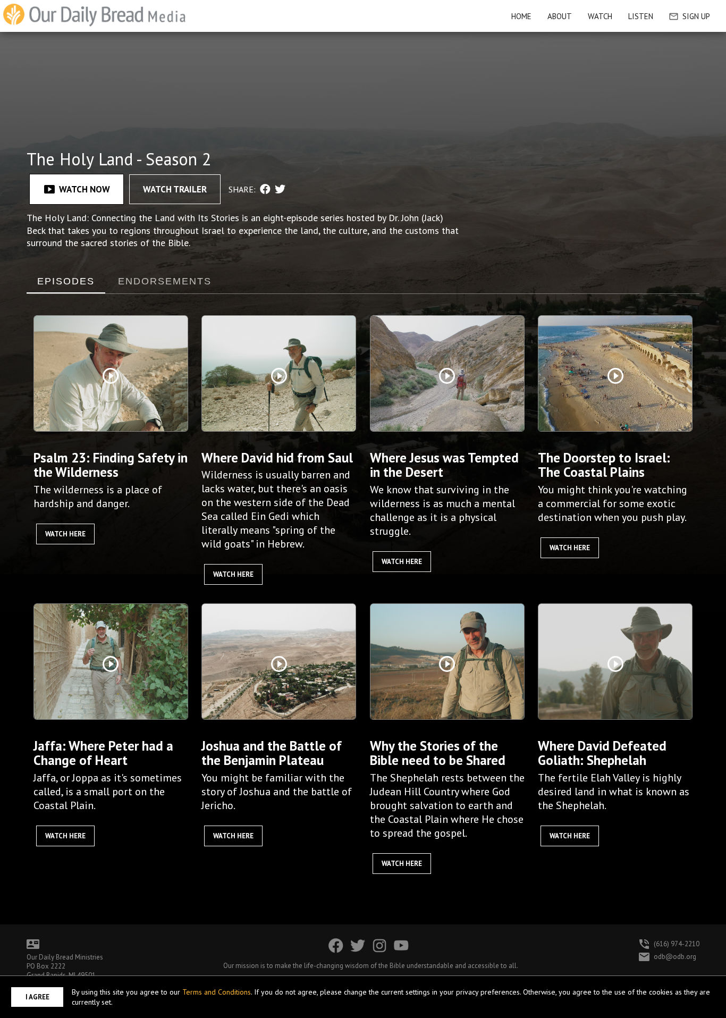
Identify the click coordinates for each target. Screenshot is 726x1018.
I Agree (37, 997)
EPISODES (66, 281)
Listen (640, 16)
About (559, 16)
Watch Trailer (175, 189)
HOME (521, 16)
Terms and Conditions (216, 992)
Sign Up (696, 16)
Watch (600, 16)
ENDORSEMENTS (165, 281)
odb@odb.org (675, 956)
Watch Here (65, 534)
